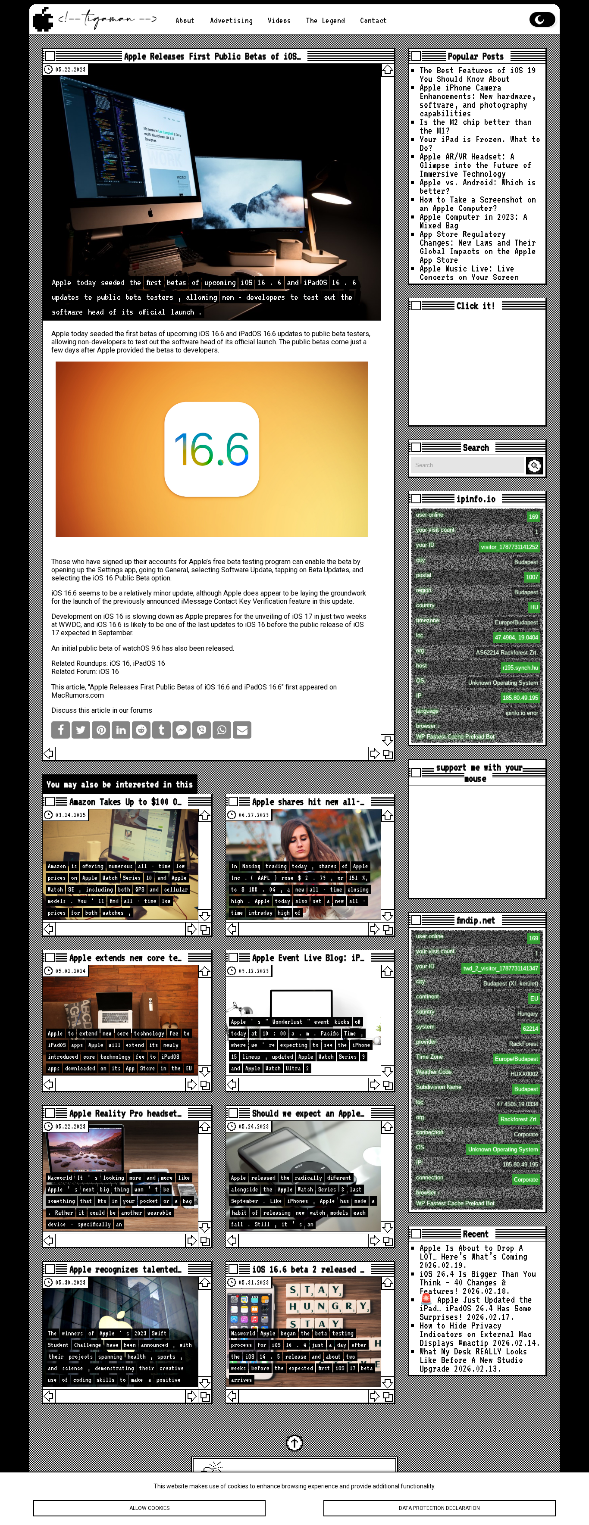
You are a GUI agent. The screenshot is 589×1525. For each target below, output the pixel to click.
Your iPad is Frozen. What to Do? (480, 143)
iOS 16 (103, 578)
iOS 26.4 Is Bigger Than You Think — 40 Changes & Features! (478, 1282)
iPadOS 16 (149, 663)
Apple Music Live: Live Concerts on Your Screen (469, 272)
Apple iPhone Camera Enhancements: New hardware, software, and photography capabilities (478, 100)
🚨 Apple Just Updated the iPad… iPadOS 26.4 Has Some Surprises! (476, 1308)
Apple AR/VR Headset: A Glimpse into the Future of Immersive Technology (476, 165)
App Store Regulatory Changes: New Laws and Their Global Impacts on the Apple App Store (478, 246)
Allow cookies (149, 1508)
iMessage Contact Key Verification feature (245, 601)
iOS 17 (302, 616)
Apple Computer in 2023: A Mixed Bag (473, 221)
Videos (279, 20)
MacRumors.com (77, 695)
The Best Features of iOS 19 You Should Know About (478, 74)
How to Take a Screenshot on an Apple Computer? (478, 203)
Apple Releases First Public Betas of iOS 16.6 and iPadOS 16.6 (186, 687)
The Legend (325, 20)
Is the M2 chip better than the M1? (476, 126)
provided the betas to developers (167, 350)
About (185, 20)
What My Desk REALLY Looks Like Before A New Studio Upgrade (473, 1360)
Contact (373, 20)
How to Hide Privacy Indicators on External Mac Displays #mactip (476, 1334)
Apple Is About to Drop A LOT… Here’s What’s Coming (473, 1252)
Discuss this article (80, 710)
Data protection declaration (439, 1508)
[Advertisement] (477, 369)
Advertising (231, 20)
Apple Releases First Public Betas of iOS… (212, 56)
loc (477, 636)
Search (536, 466)
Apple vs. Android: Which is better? (478, 186)
